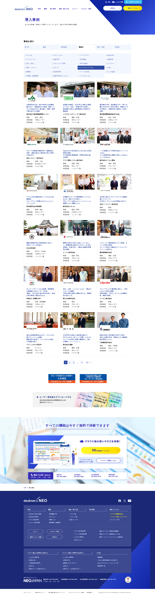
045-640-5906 (61, 477)
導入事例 (53, 9)
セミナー (75, 9)
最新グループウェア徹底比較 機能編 (108, 531)
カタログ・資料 (86, 9)
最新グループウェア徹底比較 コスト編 (109, 534)
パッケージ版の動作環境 (80, 534)
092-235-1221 (113, 476)
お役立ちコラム (78, 540)
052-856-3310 (96, 476)
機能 (45, 9)
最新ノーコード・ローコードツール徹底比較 (111, 537)
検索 (109, 2)
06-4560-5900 (79, 477)
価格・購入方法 (64, 9)
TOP (25, 488)
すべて (27, 47)
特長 (39, 9)
